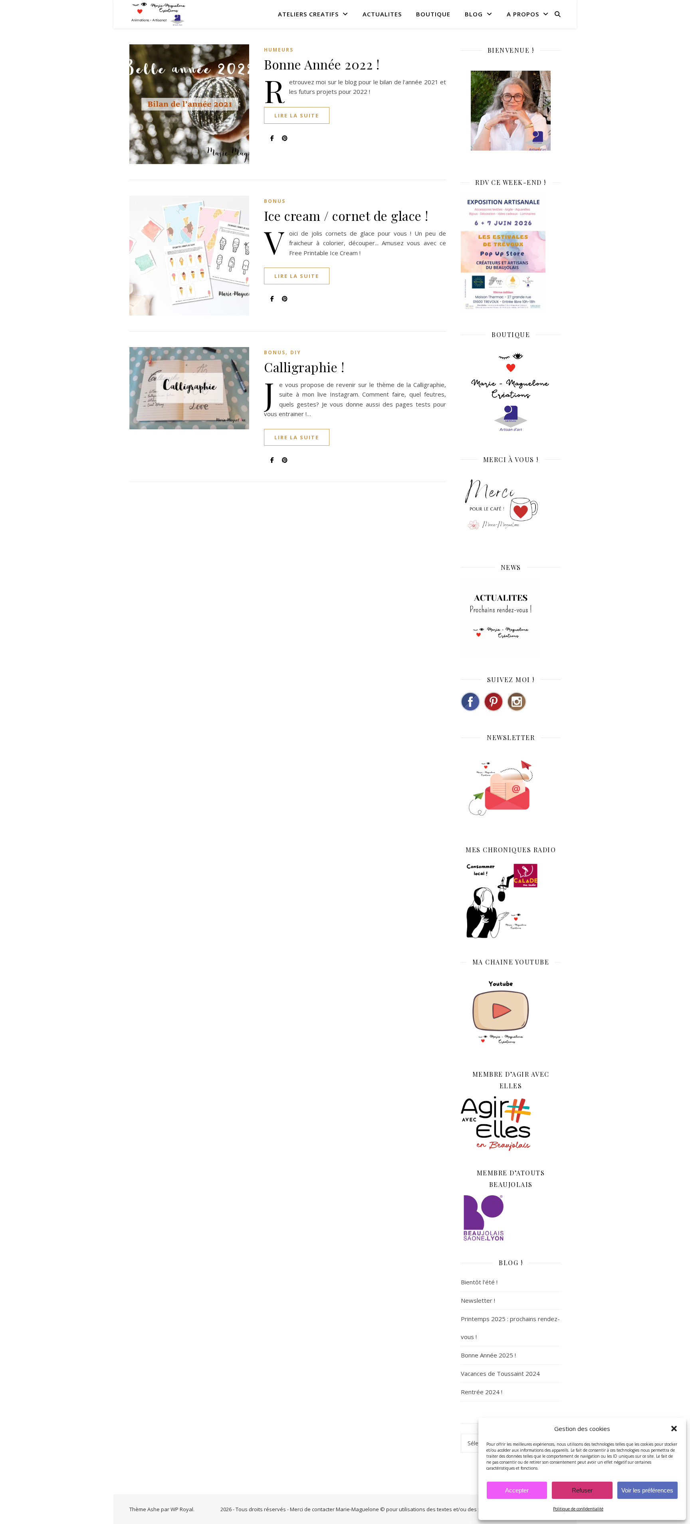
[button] (674, 1429)
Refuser (582, 1490)
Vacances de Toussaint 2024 (500, 1373)
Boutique (433, 14)
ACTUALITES (382, 14)
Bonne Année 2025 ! (488, 1355)
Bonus (275, 201)
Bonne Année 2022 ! (321, 64)
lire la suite (296, 115)
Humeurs (278, 49)
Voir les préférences (647, 1490)
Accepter (517, 1490)
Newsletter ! (478, 1300)
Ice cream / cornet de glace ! (346, 215)
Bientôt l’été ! (479, 1282)
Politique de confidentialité (578, 1509)
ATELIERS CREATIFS (308, 14)
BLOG (474, 14)
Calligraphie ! (304, 366)
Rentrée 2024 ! (481, 1392)
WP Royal (182, 1509)
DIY (295, 352)
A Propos (523, 14)
